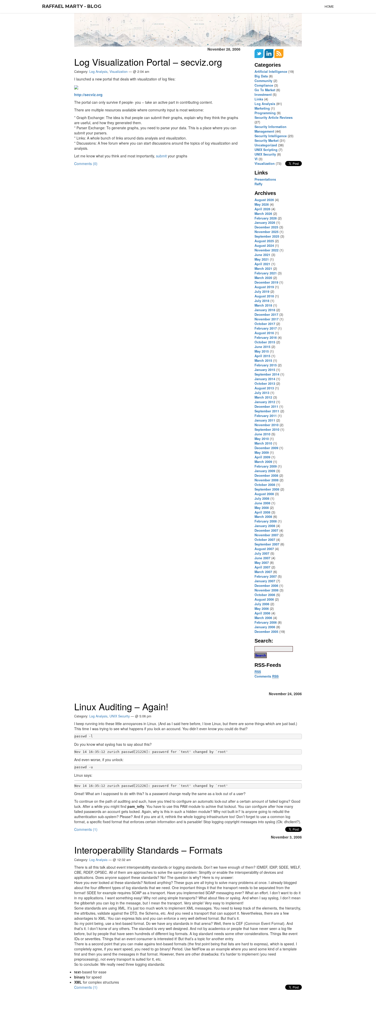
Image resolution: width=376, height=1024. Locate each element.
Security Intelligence (271, 136)
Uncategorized (266, 145)
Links (259, 99)
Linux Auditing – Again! (121, 706)
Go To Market (265, 90)
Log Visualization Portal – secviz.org (148, 61)
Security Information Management (270, 129)
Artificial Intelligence (271, 71)
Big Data (261, 76)
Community (263, 80)
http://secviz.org (88, 94)
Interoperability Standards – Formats (148, 849)
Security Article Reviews (274, 117)
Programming (265, 113)
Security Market (267, 140)
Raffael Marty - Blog (71, 6)
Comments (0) (85, 163)
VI (256, 159)
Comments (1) (85, 829)
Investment (263, 94)
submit (161, 155)
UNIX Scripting (266, 149)
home (329, 6)
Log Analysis (265, 103)
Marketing (262, 108)
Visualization (118, 71)
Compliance (264, 85)
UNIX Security (265, 154)
